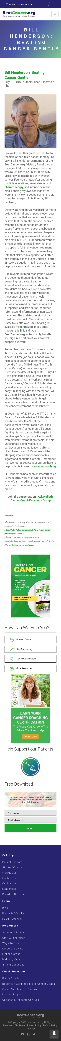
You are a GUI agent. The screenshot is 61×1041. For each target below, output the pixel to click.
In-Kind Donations (13, 964)
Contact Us (9, 878)
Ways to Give (10, 943)
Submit (30, 828)
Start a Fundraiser (13, 937)
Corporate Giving (12, 948)
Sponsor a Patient (13, 932)
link (22, 330)
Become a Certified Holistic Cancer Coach (28, 983)
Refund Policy (50, 1025)
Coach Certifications (26, 658)
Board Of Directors (14, 894)
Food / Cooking (12, 918)
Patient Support (12, 862)
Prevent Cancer (24, 639)
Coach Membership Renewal (20, 989)
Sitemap (30, 1028)
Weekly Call (9, 872)
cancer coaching (45, 466)
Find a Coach (10, 978)
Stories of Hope (12, 867)
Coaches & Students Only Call (20, 999)
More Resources (23, 668)
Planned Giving (11, 953)
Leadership (9, 888)
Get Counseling (24, 649)
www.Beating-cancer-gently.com (20, 545)
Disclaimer (20, 1025)
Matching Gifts (11, 959)
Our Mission (9, 883)
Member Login (11, 994)
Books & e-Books (13, 913)
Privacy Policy (34, 1025)
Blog (5, 908)
